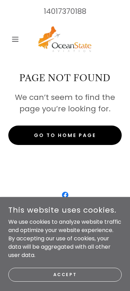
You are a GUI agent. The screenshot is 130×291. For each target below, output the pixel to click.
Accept (65, 274)
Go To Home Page (65, 135)
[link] (65, 39)
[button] (16, 39)
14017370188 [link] (65, 11)
